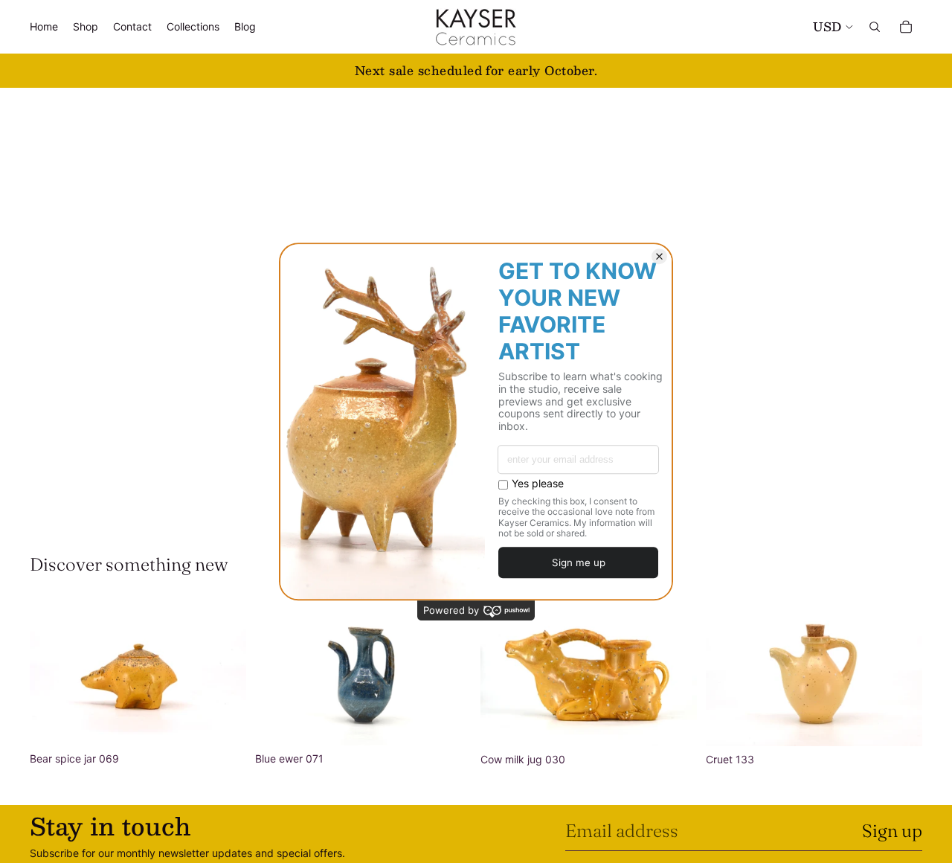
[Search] (874, 26)
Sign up (892, 830)
